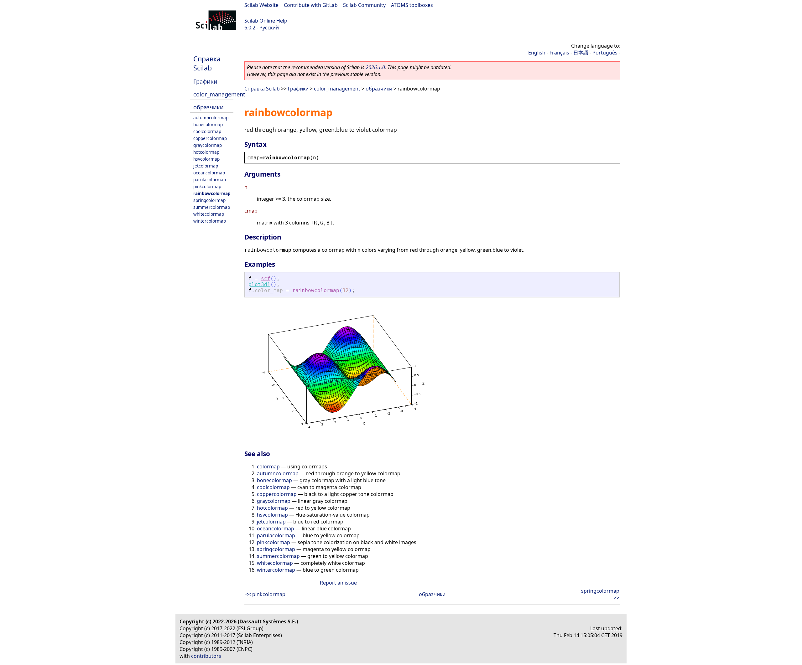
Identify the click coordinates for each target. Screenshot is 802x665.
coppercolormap (210, 138)
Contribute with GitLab (311, 5)
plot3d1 (259, 284)
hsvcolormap (206, 159)
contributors (206, 655)
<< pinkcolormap (265, 594)
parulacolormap (209, 180)
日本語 (580, 52)
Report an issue (338, 582)
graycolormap (207, 145)
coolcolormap (207, 131)
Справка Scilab (207, 63)
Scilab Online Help (265, 20)
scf (265, 278)
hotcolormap (206, 152)
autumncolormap (210, 118)
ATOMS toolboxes (412, 5)
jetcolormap (205, 166)
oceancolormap (209, 173)
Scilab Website (261, 5)
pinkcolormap (207, 186)
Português (604, 52)
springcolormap (209, 200)
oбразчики (208, 107)
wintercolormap (209, 221)
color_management (219, 94)
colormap (268, 466)
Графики (205, 81)
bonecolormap (208, 124)
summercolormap (211, 207)
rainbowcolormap (212, 193)
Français (559, 52)
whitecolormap (208, 214)
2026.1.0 (375, 67)
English (536, 52)
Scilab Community (364, 5)
